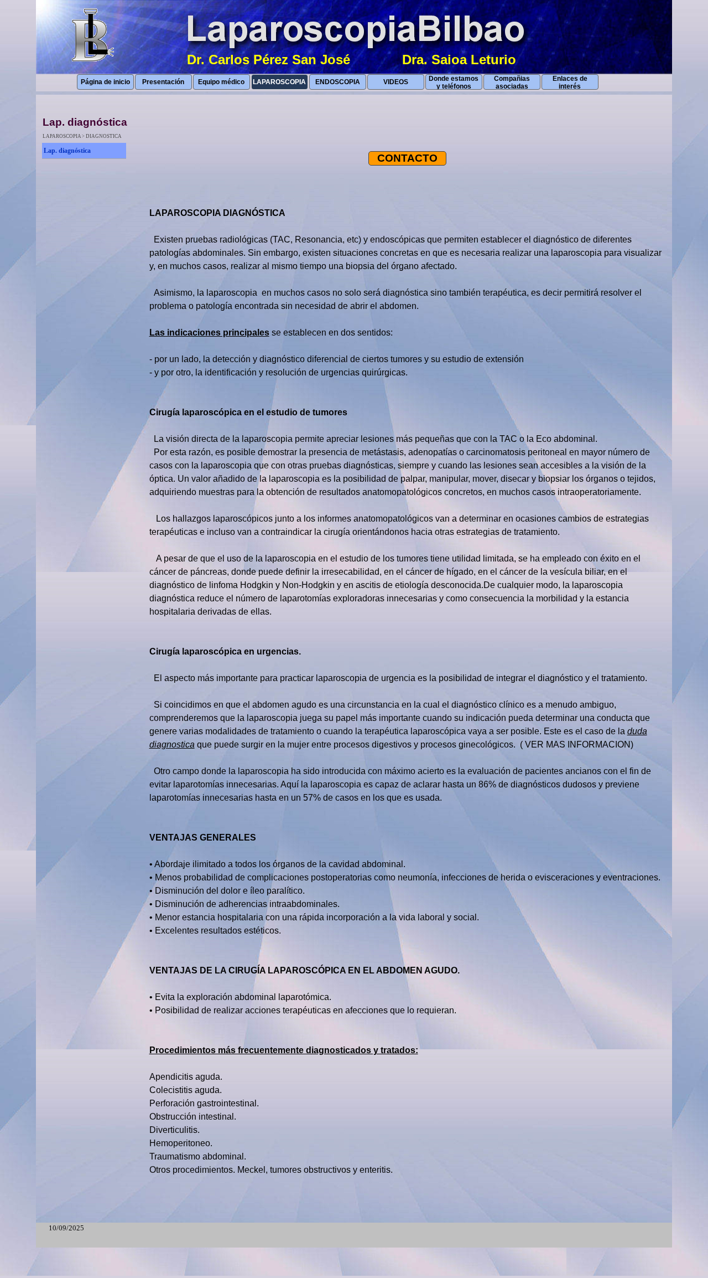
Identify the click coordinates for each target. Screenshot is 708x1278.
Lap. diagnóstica (67, 150)
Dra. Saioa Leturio (459, 59)
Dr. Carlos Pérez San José (268, 59)
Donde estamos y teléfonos (453, 82)
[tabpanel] (407, 698)
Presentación (163, 82)
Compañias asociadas (512, 82)
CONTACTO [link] (407, 158)
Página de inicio (105, 82)
